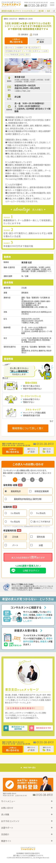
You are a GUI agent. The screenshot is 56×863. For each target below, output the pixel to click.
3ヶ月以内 (40, 513)
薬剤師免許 (16, 491)
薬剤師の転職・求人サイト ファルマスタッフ (18, 11)
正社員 (15, 536)
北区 (48, 11)
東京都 (41, 11)
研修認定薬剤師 (42, 491)
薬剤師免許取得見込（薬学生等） (28, 499)
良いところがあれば (41, 521)
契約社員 (41, 536)
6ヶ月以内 (15, 521)
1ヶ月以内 (15, 513)
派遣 (41, 545)
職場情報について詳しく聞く (28, 428)
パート (15, 545)
